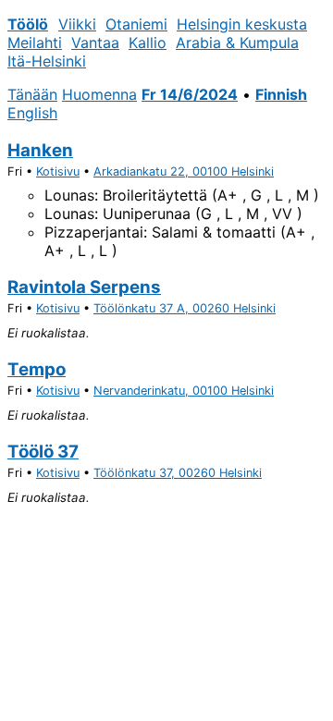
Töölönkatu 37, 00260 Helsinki (177, 473)
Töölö (27, 24)
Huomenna (99, 94)
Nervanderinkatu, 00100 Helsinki (183, 390)
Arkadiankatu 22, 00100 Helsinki (183, 171)
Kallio (147, 42)
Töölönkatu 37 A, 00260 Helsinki (184, 308)
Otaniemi (136, 24)
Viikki (77, 24)
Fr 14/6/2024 (190, 94)
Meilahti (34, 42)
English (32, 113)
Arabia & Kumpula (237, 42)
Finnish (281, 94)
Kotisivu (58, 171)
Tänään (32, 94)
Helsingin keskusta (242, 24)
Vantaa (95, 42)
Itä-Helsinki (46, 61)
